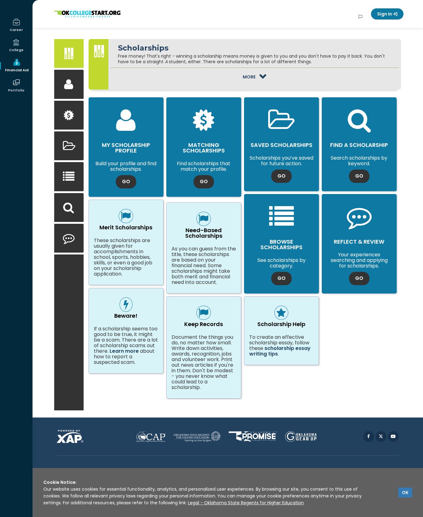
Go (129, 181)
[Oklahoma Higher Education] (197, 436)
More (266, 76)
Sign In (385, 14)
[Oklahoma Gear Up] (301, 436)
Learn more (124, 351)
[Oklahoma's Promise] (253, 436)
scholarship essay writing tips (280, 351)
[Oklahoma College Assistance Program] (151, 436)
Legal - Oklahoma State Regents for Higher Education (246, 503)
